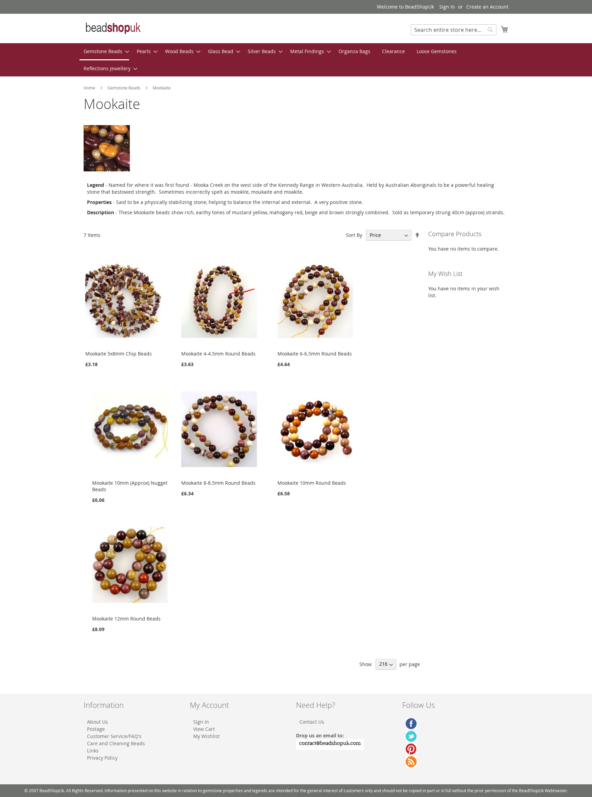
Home (90, 87)
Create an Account (487, 6)
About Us (97, 721)
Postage (96, 729)
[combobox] (453, 29)
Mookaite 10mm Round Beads (312, 483)
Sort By (354, 235)
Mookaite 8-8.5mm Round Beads (218, 483)
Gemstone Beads (124, 87)
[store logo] (113, 28)
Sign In (447, 6)
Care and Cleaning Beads (116, 743)
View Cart (204, 729)
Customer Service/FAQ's (114, 736)
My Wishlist (206, 736)
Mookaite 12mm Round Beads (126, 618)
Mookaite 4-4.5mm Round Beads (218, 353)
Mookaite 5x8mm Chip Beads (118, 353)
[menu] (296, 59)
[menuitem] (104, 51)
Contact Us (311, 721)
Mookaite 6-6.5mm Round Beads (315, 353)
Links (93, 750)
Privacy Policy (102, 757)
